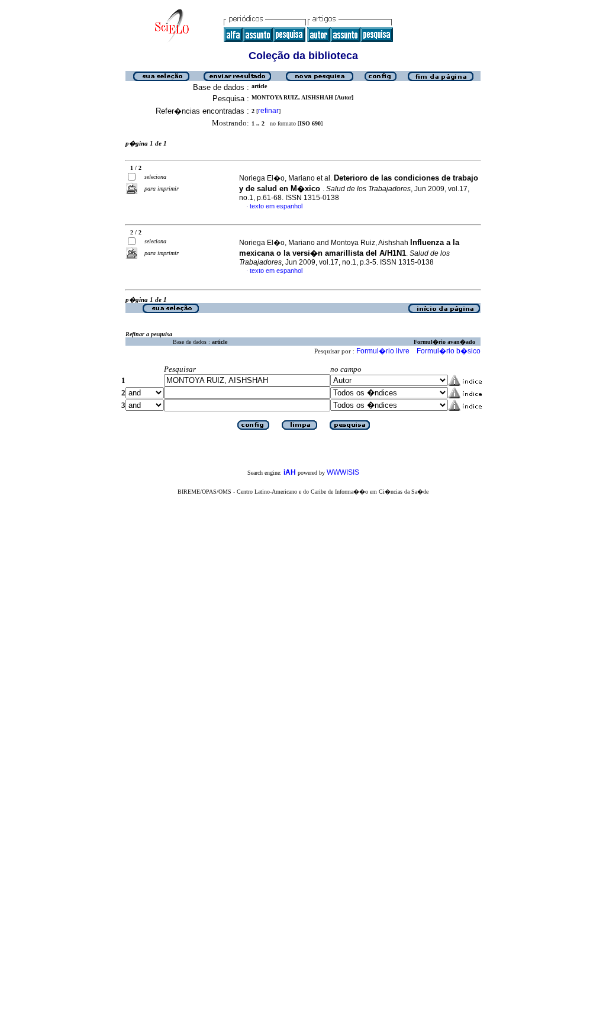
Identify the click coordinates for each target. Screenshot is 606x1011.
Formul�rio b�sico (449, 351)
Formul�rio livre (383, 351)
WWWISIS (343, 472)
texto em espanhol (276, 206)
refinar (268, 111)
